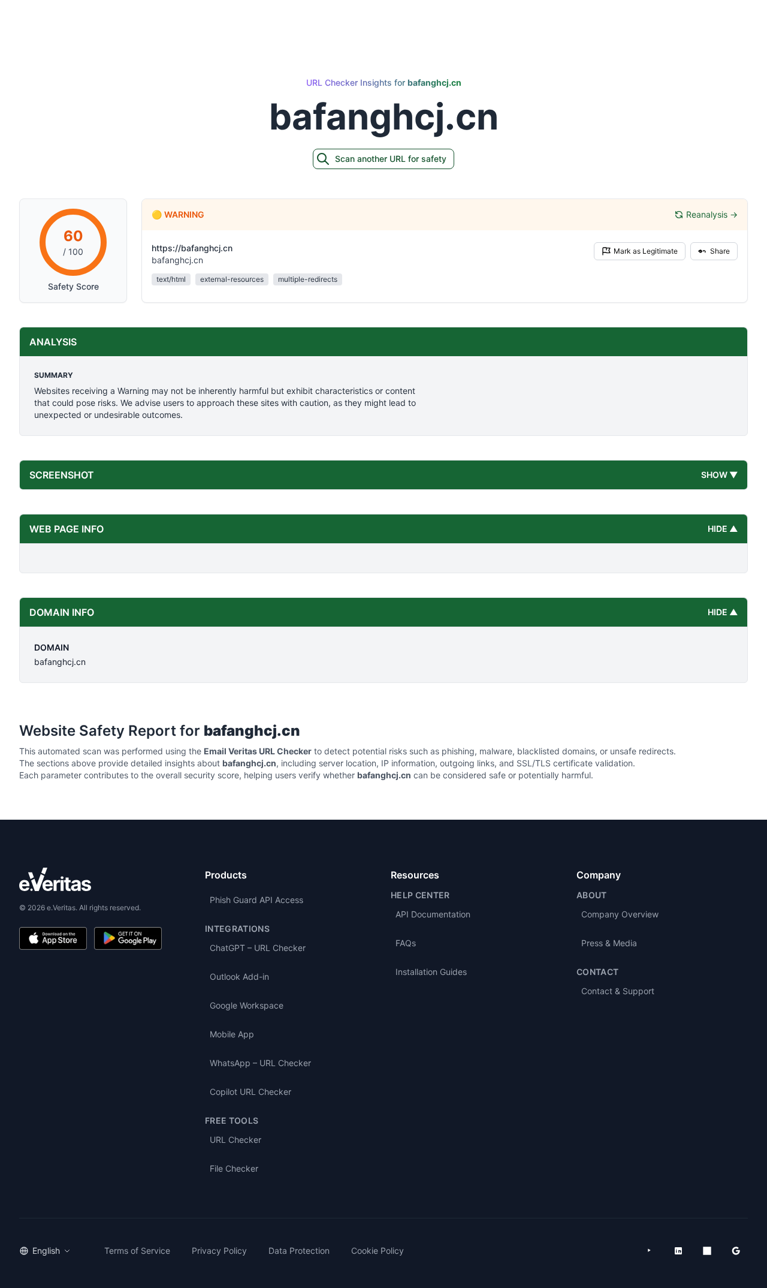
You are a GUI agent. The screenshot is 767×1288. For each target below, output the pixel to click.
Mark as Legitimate (646, 250)
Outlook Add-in (239, 976)
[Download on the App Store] (53, 938)
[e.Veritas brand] (90, 879)
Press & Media (609, 943)
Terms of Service (137, 1250)
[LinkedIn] (678, 1251)
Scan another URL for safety (390, 159)
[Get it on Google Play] (128, 938)
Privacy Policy (219, 1250)
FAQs (405, 943)
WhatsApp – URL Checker (260, 1063)
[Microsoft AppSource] (707, 1251)
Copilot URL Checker (250, 1092)
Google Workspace (246, 1005)
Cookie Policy (377, 1250)
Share (720, 250)
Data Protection (299, 1250)
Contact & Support (617, 991)
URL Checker (235, 1139)
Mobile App (232, 1034)
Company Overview (620, 914)
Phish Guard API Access (256, 900)
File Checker (234, 1168)
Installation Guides (431, 972)
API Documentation (432, 914)
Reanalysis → (712, 214)
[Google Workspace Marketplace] (736, 1251)
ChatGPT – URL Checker (258, 948)
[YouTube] (650, 1251)
